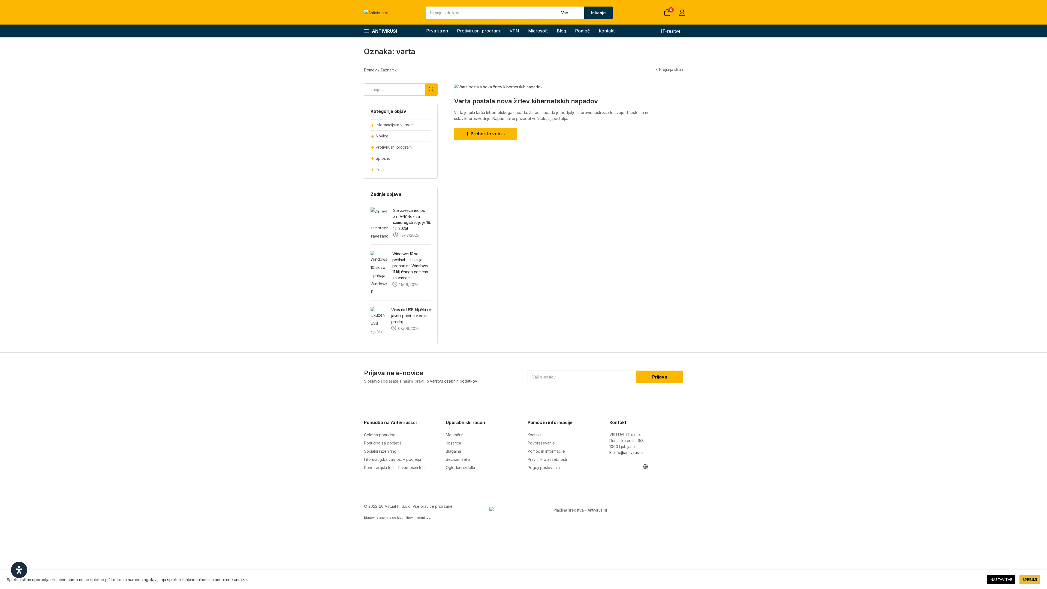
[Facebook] (612, 466)
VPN (514, 31)
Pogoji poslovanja (544, 467)
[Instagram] (623, 466)
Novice (382, 136)
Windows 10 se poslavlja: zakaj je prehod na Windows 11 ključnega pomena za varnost (410, 265)
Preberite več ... (488, 133)
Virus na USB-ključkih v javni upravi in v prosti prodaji (411, 315)
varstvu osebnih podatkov (453, 381)
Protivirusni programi (479, 31)
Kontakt (607, 31)
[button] (667, 13)
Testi (380, 169)
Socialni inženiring (380, 451)
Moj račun (455, 434)
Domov (370, 70)
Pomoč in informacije (546, 451)
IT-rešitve (671, 31)
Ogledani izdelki (460, 467)
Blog (561, 31)
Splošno (383, 158)
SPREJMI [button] (1030, 579)
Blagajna (453, 451)
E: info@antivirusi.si (626, 452)
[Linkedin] (634, 466)
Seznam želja (458, 459)
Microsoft (538, 31)
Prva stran (437, 31)
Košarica (453, 443)
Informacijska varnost (395, 124)
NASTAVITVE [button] (1001, 579)
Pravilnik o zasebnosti (547, 459)
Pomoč (582, 31)
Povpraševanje (541, 443)
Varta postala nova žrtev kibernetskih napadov (526, 101)
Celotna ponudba (379, 434)
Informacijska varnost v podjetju (392, 459)
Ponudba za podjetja (383, 443)
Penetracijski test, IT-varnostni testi (395, 467)
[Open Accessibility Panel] (19, 570)
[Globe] (645, 466)
